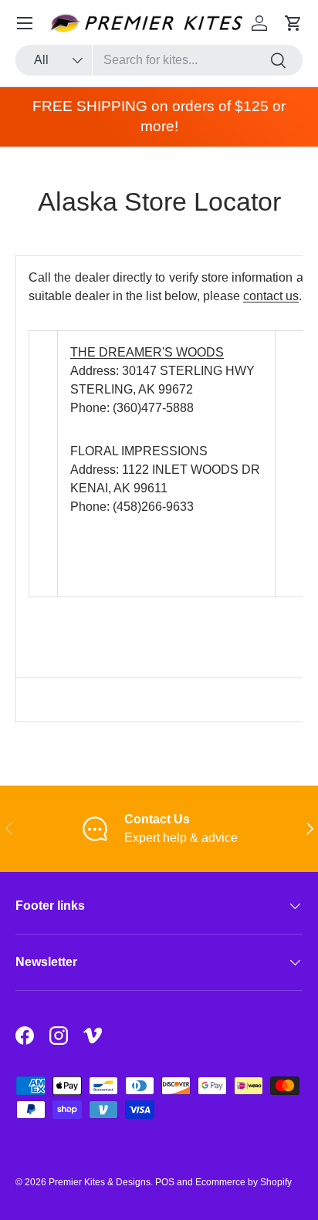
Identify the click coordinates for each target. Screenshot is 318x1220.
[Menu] (25, 23)
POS (164, 1182)
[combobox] (159, 60)
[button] (293, 23)
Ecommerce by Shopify (243, 1182)
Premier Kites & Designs (100, 1182)
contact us (271, 295)
